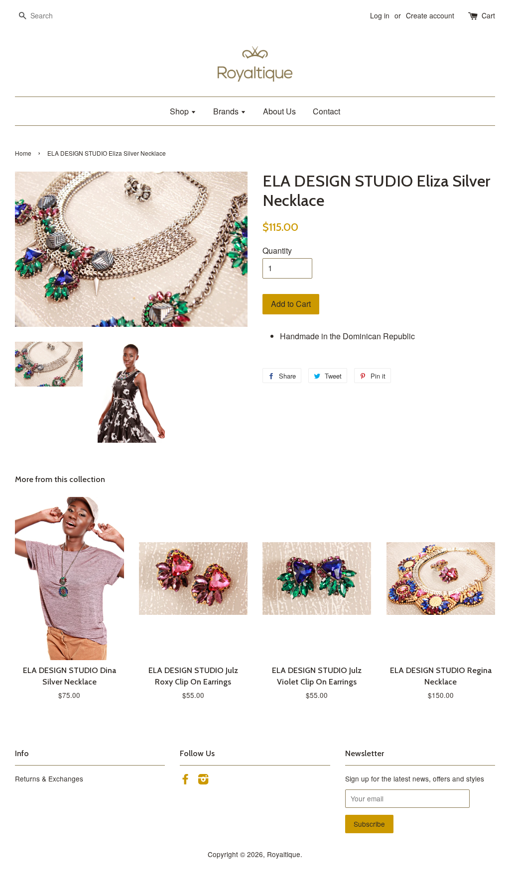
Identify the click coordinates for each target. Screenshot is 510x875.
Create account (430, 15)
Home (23, 153)
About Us (279, 111)
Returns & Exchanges (49, 778)
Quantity (277, 250)
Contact (326, 111)
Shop (180, 111)
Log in (379, 15)
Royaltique (283, 854)
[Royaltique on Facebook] (185, 780)
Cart (488, 15)
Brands (227, 111)
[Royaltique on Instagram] (203, 780)
